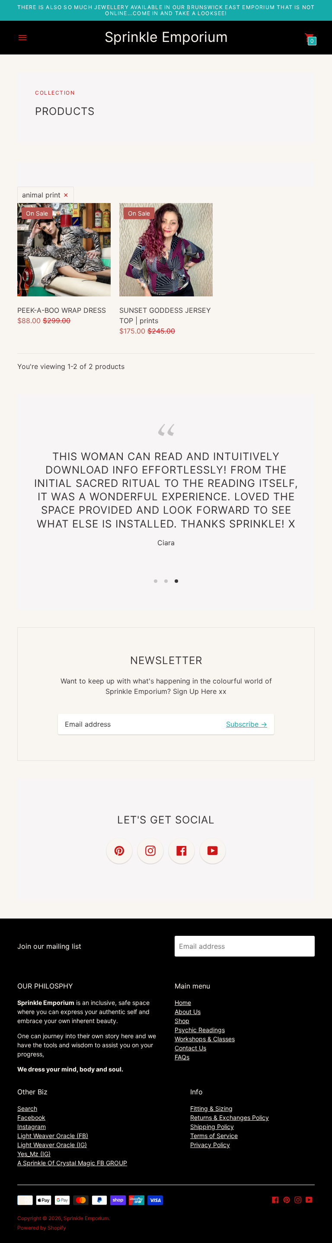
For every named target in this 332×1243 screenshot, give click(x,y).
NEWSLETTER (166, 660)
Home (183, 1002)
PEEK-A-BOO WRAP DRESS (61, 310)
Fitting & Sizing (211, 1108)
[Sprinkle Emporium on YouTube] (309, 1199)
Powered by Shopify (41, 1227)
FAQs (182, 1057)
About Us (188, 1011)
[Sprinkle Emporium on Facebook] (275, 1199)
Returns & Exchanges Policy (229, 1117)
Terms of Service (214, 1135)
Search (27, 1108)
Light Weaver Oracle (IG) (52, 1144)
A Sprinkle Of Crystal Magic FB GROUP (72, 1163)
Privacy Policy (210, 1144)
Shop (182, 1020)
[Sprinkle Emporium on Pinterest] (286, 1199)
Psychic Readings (200, 1029)
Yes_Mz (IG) (34, 1153)
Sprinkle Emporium (86, 1218)
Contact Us (190, 1048)
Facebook (31, 1117)
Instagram (31, 1126)
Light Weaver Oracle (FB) (52, 1135)
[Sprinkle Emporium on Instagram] (297, 1199)
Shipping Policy (212, 1126)
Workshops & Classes (205, 1039)
